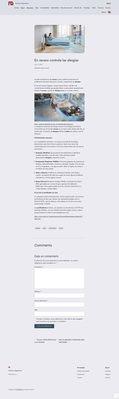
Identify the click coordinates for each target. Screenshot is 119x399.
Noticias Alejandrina (22, 3)
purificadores (52, 228)
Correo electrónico (41, 300)
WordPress (19, 389)
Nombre (37, 291)
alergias (38, 228)
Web (35, 310)
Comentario (38, 267)
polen (44, 228)
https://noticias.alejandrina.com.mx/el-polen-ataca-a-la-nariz (53, 124)
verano (61, 228)
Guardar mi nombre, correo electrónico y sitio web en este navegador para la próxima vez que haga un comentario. (59, 320)
